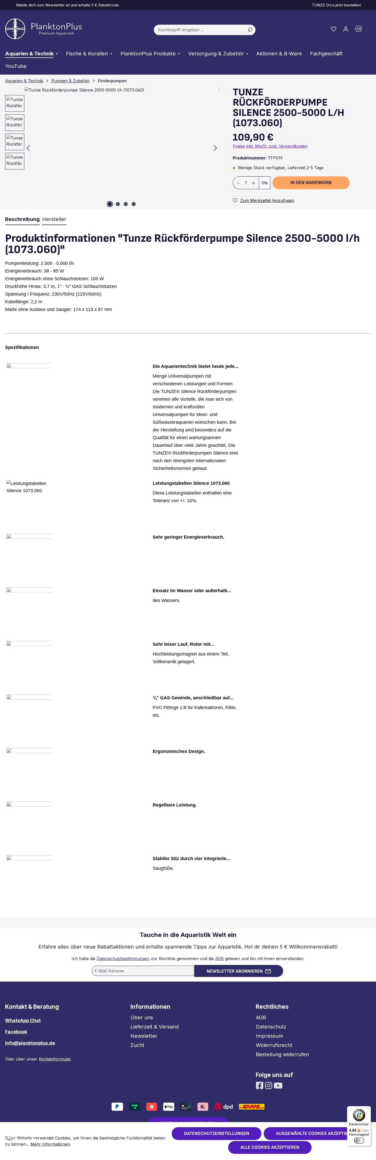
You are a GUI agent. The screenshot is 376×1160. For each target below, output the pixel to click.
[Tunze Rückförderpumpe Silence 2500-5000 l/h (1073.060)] (121, 148)
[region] (109, 148)
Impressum (269, 1036)
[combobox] (198, 30)
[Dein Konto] (346, 29)
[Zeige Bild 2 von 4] (118, 204)
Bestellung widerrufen (282, 1054)
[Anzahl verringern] (238, 182)
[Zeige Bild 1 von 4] (110, 204)
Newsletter (143, 1036)
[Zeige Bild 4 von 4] (133, 204)
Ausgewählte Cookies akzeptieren (316, 1133)
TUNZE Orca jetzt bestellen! (335, 5)
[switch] (359, 1140)
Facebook (16, 1031)
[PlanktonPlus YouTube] (278, 1085)
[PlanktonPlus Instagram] (269, 1085)
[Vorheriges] (28, 147)
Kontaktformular (55, 1059)
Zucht (137, 1045)
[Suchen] (250, 30)
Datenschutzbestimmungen (123, 958)
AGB (219, 958)
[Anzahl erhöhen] (253, 182)
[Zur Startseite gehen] (43, 28)
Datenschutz (271, 1027)
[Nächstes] (215, 147)
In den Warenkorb (311, 183)
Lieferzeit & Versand (154, 1027)
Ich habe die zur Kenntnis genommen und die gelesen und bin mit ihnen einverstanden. (188, 958)
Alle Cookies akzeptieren (269, 1147)
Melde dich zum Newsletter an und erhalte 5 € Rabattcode (66, 5)
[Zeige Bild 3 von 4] (126, 204)
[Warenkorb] (361, 30)
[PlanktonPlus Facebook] (260, 1085)
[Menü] (368, 1109)
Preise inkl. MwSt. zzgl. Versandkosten (270, 146)
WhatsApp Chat (23, 1020)
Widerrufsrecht (274, 1045)
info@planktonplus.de (30, 1043)
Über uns (141, 1017)
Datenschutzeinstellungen (216, 1133)
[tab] (22, 219)
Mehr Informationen (50, 1144)
